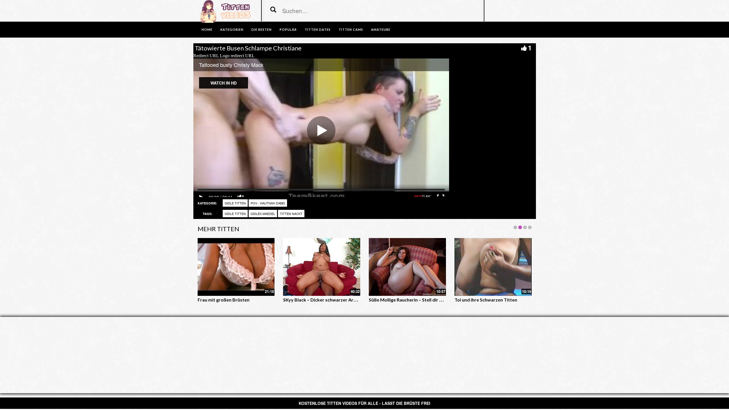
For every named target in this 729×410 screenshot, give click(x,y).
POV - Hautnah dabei (268, 203)
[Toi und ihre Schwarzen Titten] (493, 267)
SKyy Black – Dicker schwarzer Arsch (322, 299)
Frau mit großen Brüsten (223, 299)
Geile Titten (235, 203)
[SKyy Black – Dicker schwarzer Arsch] (321, 267)
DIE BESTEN (261, 29)
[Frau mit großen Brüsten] (236, 267)
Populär (288, 29)
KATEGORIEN (231, 29)
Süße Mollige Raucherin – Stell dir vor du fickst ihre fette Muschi (435, 299)
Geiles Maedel (263, 213)
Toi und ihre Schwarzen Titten (485, 299)
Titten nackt (291, 213)
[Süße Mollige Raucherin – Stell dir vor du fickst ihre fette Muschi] (407, 267)
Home (207, 29)
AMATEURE (380, 29)
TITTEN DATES (318, 29)
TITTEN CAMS (351, 29)
